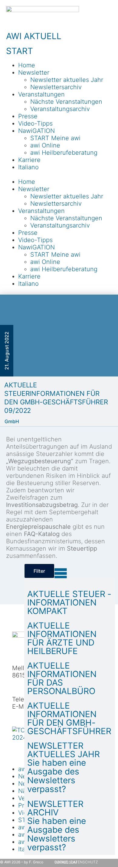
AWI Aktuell (33, 36)
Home (26, 65)
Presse (28, 116)
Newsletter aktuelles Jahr (66, 79)
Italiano (28, 167)
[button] (59, 174)
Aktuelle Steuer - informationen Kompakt (69, 602)
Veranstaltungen (41, 94)
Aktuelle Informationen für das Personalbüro (62, 678)
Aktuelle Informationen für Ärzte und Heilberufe (62, 638)
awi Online (45, 145)
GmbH (12, 421)
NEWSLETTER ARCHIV (55, 808)
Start (19, 51)
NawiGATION (36, 130)
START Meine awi (55, 138)
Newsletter (33, 72)
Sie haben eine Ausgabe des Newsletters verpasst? (56, 775)
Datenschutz (84, 862)
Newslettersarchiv (56, 87)
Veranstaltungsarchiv (60, 109)
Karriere (29, 160)
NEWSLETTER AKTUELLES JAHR (63, 749)
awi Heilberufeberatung (63, 152)
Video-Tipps (35, 123)
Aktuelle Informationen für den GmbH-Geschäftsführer (69, 718)
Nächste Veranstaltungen (66, 101)
